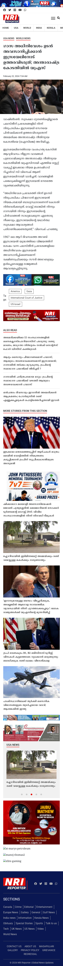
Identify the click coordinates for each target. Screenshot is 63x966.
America (15, 291)
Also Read (10, 330)
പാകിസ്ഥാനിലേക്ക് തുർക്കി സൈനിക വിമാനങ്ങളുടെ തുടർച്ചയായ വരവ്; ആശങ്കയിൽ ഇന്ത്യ (26, 705)
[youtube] (19, 10)
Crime (18, 906)
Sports (39, 923)
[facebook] (4, 10)
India (39, 28)
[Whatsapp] (25, 10)
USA (16, 28)
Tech (6, 928)
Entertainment (44, 906)
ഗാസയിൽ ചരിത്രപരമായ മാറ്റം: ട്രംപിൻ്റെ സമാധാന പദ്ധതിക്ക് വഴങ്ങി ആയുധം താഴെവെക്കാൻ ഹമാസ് (28, 380)
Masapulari (46, 946)
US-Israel (15, 304)
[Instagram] (15, 10)
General (36, 912)
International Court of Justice (26, 297)
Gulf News (49, 912)
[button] (21, 794)
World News (23, 38)
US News (29, 928)
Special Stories (24, 923)
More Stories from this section (25, 410)
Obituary (8, 923)
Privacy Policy (30, 950)
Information (25, 917)
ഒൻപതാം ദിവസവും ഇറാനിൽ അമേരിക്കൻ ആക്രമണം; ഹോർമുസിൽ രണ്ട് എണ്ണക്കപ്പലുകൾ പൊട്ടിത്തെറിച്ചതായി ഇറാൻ (31, 396)
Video (40, 928)
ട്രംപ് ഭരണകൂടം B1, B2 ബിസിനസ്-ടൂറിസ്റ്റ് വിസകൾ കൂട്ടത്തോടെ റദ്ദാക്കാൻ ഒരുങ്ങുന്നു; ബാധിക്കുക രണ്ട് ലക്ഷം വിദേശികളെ (30, 657)
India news (9, 917)
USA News (8, 38)
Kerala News (41, 917)
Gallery (25, 912)
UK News (16, 928)
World (27, 28)
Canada (7, 906)
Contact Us (14, 946)
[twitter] (9, 10)
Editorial (29, 906)
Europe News (10, 912)
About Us (30, 946)
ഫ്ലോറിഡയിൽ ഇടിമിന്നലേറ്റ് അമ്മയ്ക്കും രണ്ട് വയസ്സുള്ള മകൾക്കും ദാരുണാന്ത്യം (31, 558)
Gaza (29, 291)
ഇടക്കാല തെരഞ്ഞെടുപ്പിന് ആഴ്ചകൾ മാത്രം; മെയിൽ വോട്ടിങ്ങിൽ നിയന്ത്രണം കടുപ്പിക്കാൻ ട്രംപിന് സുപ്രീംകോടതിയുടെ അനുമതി (31, 458)
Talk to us (51, 923)
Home (5, 28)
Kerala (51, 28)
